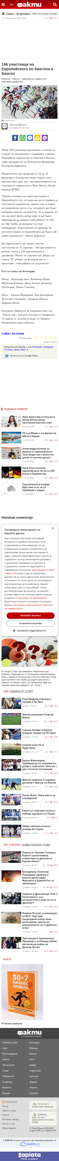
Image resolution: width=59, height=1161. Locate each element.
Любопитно (8, 1076)
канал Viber (19, 349)
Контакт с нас (8, 1124)
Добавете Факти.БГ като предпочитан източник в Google (43, 1118)
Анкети (33, 1087)
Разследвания (9, 1053)
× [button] (52, 528)
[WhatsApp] (23, 138)
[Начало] (29, 5)
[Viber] (45, 138)
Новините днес (10, 1042)
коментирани (32, 845)
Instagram (48, 347)
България (34, 1042)
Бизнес (33, 1053)
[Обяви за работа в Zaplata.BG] (29, 1156)
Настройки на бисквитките (27, 605)
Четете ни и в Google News (24, 355)
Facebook (37, 347)
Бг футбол (23, 13)
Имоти (5, 1059)
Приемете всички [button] (30, 615)
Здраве (33, 1082)
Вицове (6, 1093)
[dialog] (30, 580)
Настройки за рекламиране (32, 598)
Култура (33, 1076)
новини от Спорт (21, 691)
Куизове (33, 1093)
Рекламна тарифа (10, 1119)
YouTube (8, 349)
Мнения (33, 1048)
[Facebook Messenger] (30, 138)
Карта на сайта (9, 1110)
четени (16, 845)
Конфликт (7, 1082)
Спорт (11, 13)
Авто (31, 1059)
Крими (32, 1065)
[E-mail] (37, 138)
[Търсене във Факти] (55, 4)
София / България (13, 333)
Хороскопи (35, 1070)
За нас (5, 1106)
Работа (5, 1115)
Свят (5, 1048)
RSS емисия (11, 1102)
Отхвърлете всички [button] (30, 623)
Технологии (8, 1065)
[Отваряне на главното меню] (3, 4)
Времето (6, 1087)
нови (46, 845)
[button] (29, 630)
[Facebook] (15, 138)
